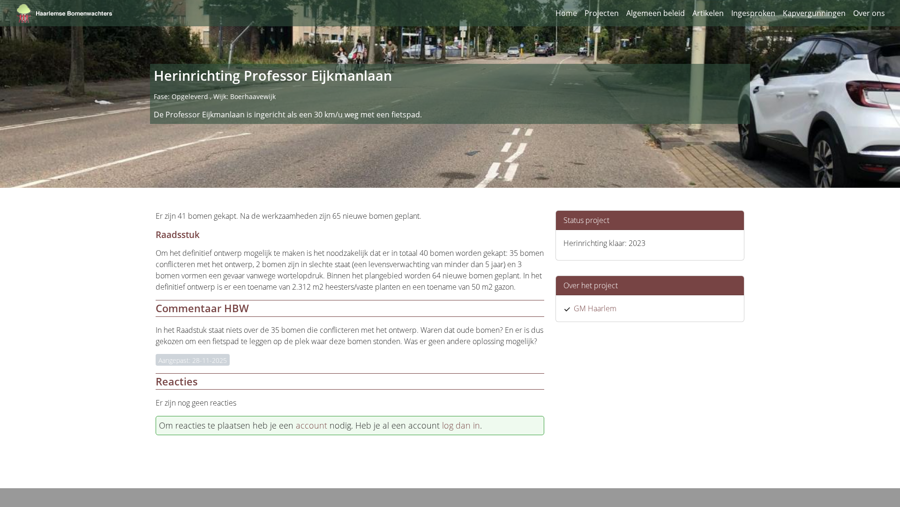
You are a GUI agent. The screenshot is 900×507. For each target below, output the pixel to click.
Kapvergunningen (814, 13)
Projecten (602, 13)
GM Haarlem (595, 308)
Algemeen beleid (655, 13)
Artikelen (708, 13)
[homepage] (64, 13)
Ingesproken (753, 13)
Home (566, 13)
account (311, 425)
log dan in (461, 425)
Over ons (869, 13)
